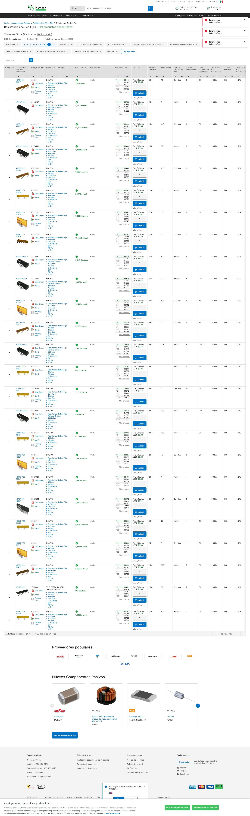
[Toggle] (6, 39)
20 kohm (51, 526)
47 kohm (51, 460)
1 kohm (51, 109)
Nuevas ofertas (161, 1)
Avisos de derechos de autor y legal (79, 798)
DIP (49, 116)
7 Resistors (52, 601)
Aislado (51, 85)
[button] (36, 15)
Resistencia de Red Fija (57, 83)
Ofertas (172, 1)
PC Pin (50, 96)
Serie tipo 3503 (135, 716)
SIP (49, 94)
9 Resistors (52, 91)
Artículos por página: (15, 634)
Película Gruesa (54, 107)
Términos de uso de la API (54, 798)
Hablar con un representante (39, 776)
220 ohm (51, 352)
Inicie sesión (185, 7)
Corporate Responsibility (137, 772)
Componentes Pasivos (20, 23)
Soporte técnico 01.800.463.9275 (41, 768)
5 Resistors (52, 244)
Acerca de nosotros (135, 760)
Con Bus (51, 89)
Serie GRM (58, 716)
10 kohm (51, 87)
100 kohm (52, 418)
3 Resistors (52, 623)
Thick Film (52, 151)
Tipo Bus (51, 616)
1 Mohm (51, 482)
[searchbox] (116, 8)
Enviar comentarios (35, 772)
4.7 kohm (51, 131)
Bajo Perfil (52, 394)
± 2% (50, 98)
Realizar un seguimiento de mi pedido (93, 760)
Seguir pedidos (201, 1)
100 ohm (51, 286)
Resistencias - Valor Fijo (43, 23)
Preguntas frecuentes (86, 764)
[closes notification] (245, 20)
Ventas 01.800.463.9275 (37, 764)
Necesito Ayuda (34, 760)
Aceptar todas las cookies (205, 807)
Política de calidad (135, 764)
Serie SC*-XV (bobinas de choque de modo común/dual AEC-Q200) (104, 718)
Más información (113, 813)
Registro (194, 7)
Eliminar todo (44, 34)
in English (213, 1)
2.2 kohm (52, 175)
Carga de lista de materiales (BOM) (189, 15)
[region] (125, 807)
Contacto (182, 1)
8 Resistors (52, 113)
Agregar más (129, 51)
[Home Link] (37, 8)
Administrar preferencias (177, 807)
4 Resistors (52, 200)
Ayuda (190, 1)
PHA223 (170, 716)
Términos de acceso (32, 798)
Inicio (6, 23)
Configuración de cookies (163, 798)
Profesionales (132, 768)
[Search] (150, 8)
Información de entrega (87, 768)
